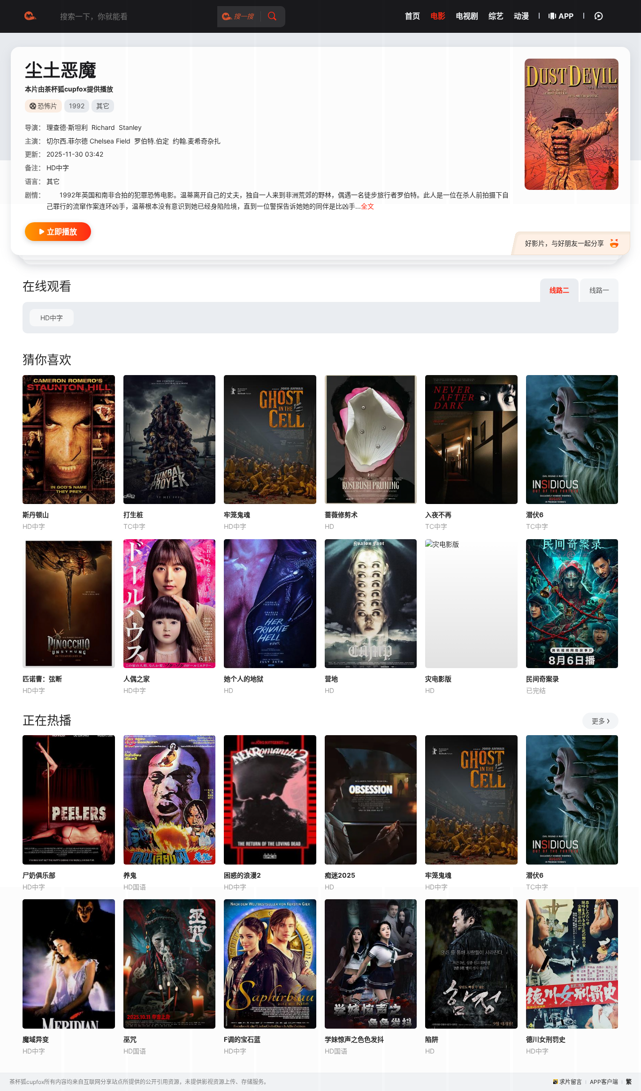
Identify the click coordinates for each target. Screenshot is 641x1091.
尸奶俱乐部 (39, 875)
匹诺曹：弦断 (42, 679)
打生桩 (133, 515)
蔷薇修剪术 (341, 515)
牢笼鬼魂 (237, 515)
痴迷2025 (340, 875)
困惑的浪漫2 (242, 875)
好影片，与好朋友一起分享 (564, 243)
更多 (598, 721)
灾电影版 (438, 679)
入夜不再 (438, 515)
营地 (331, 679)
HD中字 (51, 318)
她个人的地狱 (243, 679)
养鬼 (130, 875)
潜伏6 (534, 515)
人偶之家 (136, 679)
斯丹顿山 (36, 515)
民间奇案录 (542, 679)
